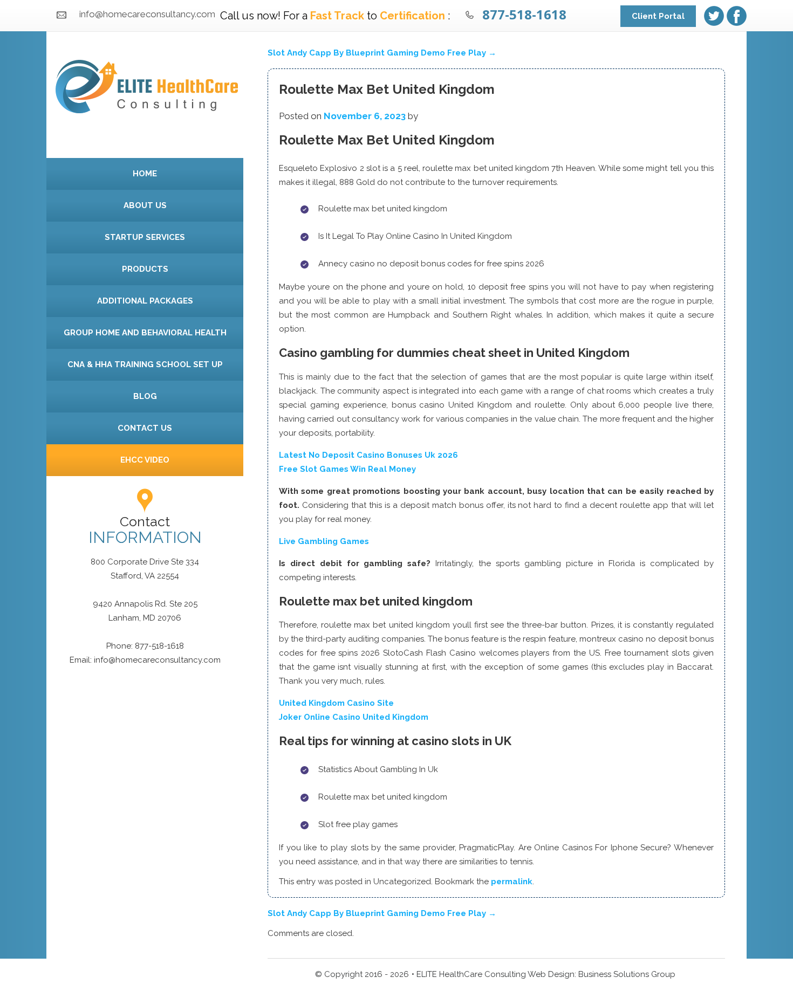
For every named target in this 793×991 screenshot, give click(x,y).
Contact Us (145, 428)
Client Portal (658, 16)
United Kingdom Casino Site (336, 703)
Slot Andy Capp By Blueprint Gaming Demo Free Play (382, 53)
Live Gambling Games (324, 541)
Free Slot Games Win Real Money (347, 469)
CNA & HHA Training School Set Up (145, 364)
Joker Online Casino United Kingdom (353, 717)
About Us (145, 205)
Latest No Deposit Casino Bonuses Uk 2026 (368, 455)
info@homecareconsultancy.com (147, 14)
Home (145, 173)
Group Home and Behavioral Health (145, 333)
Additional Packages (145, 301)
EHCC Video (144, 460)
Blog (145, 396)
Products (145, 269)
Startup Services (145, 237)
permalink (511, 881)
